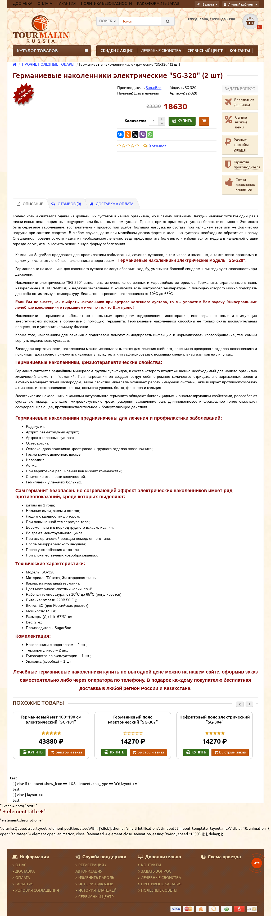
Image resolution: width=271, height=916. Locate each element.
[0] (250, 21)
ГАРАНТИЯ (24, 884)
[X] (135, 134)
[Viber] (142, 134)
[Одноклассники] (128, 134)
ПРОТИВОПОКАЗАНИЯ (161, 884)
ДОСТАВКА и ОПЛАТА (114, 204)
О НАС (20, 865)
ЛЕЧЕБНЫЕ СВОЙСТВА (161, 50)
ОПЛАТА (22, 877)
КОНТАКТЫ (240, 50)
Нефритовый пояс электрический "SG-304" (214, 719)
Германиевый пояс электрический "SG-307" (133, 719)
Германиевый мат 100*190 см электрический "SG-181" (51, 719)
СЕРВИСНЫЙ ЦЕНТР (205, 50)
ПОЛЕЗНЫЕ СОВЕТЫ (159, 890)
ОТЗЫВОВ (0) (69, 204)
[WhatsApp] (150, 134)
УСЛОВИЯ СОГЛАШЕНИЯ (37, 890)
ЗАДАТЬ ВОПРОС (156, 871)
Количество (136, 121)
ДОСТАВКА (25, 871)
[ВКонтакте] (120, 134)
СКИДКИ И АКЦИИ (117, 50)
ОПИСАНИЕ (33, 204)
